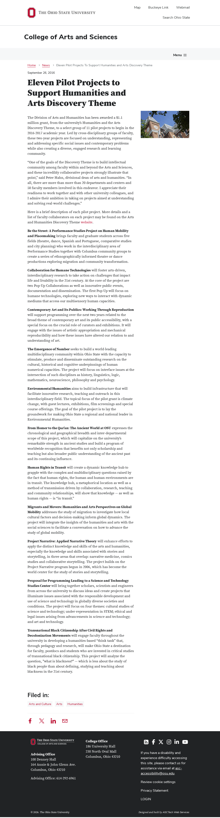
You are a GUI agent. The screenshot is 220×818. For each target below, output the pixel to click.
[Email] (64, 721)
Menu (177, 55)
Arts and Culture (40, 704)
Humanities (75, 704)
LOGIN (146, 799)
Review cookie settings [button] (158, 782)
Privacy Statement (154, 790)
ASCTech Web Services (176, 812)
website (86, 222)
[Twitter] (41, 721)
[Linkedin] (53, 721)
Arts (59, 704)
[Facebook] (30, 721)
